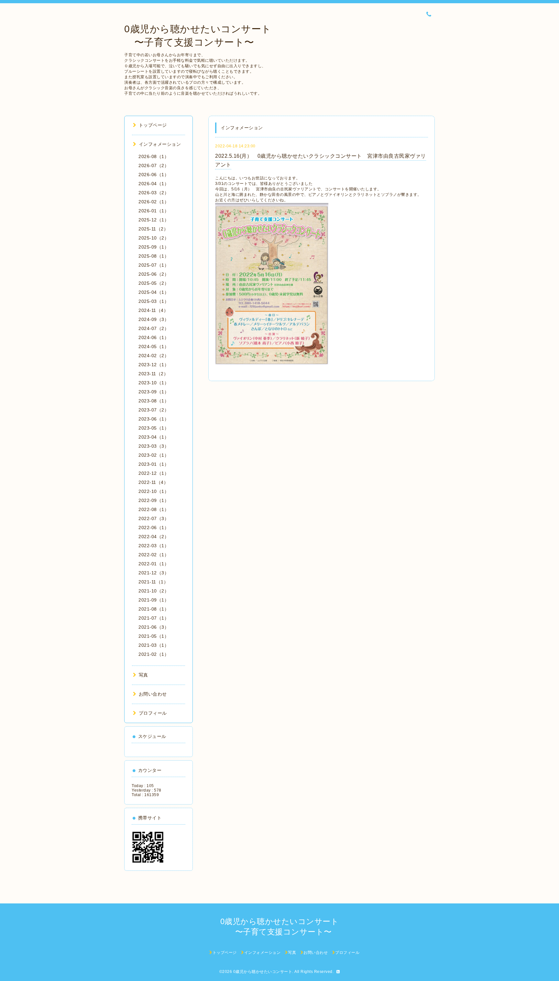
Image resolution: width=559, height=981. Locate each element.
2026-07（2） (153, 165)
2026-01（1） (153, 210)
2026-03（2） (153, 192)
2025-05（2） (153, 283)
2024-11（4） (153, 310)
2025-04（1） (153, 292)
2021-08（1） (153, 609)
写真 (143, 674)
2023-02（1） (153, 455)
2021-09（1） (153, 599)
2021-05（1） (153, 636)
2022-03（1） (153, 545)
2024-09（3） (153, 319)
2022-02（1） (153, 554)
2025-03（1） (153, 301)
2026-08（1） (153, 156)
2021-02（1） (153, 654)
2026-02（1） (153, 201)
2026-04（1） (153, 183)
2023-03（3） (153, 446)
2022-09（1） (153, 500)
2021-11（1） (153, 581)
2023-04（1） (153, 437)
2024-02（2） (153, 355)
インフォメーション (160, 144)
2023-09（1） (153, 391)
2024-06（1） (153, 337)
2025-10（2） (153, 237)
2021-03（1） (153, 645)
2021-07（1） (153, 618)
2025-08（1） (153, 256)
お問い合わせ (153, 694)
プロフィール (153, 713)
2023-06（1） (153, 418)
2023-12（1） (153, 364)
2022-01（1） (153, 563)
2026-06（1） (153, 174)
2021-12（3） (153, 572)
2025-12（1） (153, 219)
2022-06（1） (153, 527)
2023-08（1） (153, 400)
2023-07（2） (153, 409)
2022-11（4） (153, 482)
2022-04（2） (153, 536)
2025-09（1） (153, 247)
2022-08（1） (153, 509)
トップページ (153, 125)
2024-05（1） (153, 346)
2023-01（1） (153, 464)
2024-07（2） (153, 328)
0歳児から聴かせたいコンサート (262, 971)
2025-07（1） (153, 265)
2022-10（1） (153, 491)
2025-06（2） (153, 274)
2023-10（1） (153, 382)
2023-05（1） (153, 428)
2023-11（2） (153, 373)
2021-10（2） (153, 590)
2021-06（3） (153, 627)
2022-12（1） (153, 473)
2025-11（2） (153, 228)
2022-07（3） (153, 518)
